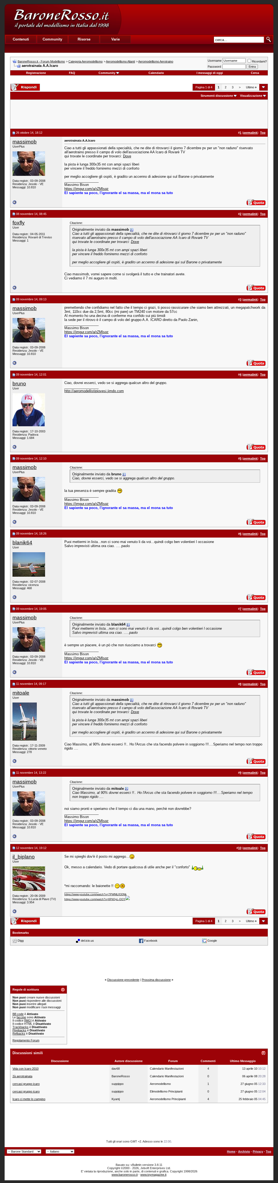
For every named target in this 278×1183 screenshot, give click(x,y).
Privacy (258, 1151)
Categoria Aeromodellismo (85, 61)
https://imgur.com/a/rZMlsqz (86, 189)
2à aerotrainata (22, 1076)
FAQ (72, 72)
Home (231, 1151)
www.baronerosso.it (125, 1174)
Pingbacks (19, 1030)
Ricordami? (259, 61)
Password (214, 66)
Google (212, 940)
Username (215, 60)
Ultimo (251, 87)
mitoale (20, 693)
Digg (21, 940)
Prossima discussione (156, 979)
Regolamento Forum (25, 1040)
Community (107, 72)
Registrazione (36, 72)
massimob (24, 142)
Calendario (156, 72)
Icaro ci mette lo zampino (28, 1099)
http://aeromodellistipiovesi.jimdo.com (94, 391)
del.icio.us (87, 940)
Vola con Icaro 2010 (25, 1068)
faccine (21, 1017)
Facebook (150, 940)
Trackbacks (20, 1027)
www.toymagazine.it (153, 1174)
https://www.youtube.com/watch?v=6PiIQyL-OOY (94, 899)
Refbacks (18, 1033)
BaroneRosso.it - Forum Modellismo (41, 61)
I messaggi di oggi (210, 72)
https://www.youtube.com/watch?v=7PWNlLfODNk (95, 894)
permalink (250, 132)
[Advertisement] (197, 19)
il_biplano (23, 857)
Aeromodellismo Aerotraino (155, 61)
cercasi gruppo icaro (26, 1083)
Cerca (255, 72)
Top (268, 1151)
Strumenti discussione (217, 95)
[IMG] (27, 1020)
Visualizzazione (251, 95)
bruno (19, 383)
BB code (18, 1014)
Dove (127, 156)
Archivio (244, 1151)
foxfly (18, 223)
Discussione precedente (123, 979)
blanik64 (22, 542)
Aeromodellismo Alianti (120, 61)
